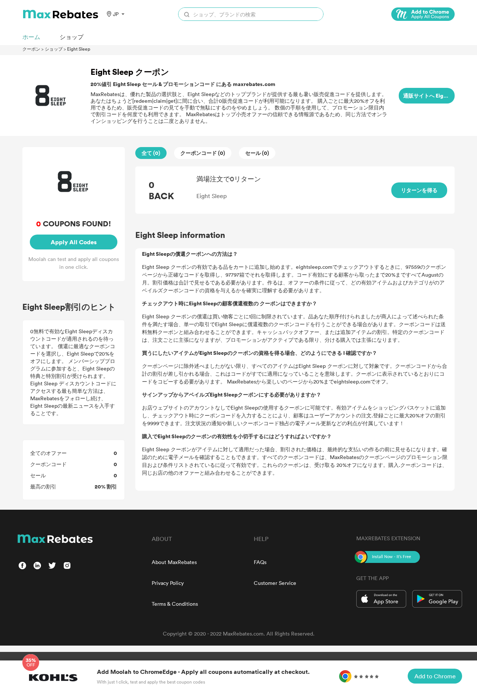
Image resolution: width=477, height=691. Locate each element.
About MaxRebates (174, 562)
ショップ (54, 48)
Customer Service (275, 582)
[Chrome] (423, 14)
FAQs (260, 562)
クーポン (31, 48)
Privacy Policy (168, 582)
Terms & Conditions (175, 603)
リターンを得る (419, 190)
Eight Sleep (78, 48)
